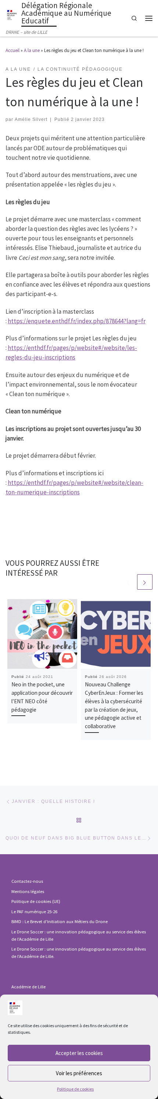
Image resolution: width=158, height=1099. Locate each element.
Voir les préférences (79, 1073)
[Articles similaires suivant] (144, 582)
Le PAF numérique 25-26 (34, 911)
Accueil (12, 50)
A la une (32, 50)
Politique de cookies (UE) (35, 901)
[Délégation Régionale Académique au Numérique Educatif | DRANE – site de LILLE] (12, 14)
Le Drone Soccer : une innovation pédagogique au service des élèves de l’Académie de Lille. (78, 952)
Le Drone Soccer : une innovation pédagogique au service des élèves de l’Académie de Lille (78, 935)
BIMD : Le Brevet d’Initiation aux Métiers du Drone (59, 921)
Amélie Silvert (31, 119)
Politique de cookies (75, 1089)
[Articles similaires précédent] (128, 582)
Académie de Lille (28, 986)
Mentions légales (27, 891)
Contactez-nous (27, 881)
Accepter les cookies (79, 1053)
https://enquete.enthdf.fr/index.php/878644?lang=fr (77, 321)
